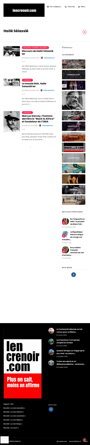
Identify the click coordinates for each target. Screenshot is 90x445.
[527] (12, 56)
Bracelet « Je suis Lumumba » (14, 408)
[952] (12, 85)
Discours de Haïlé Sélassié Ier (37, 52)
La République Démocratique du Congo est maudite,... (72, 236)
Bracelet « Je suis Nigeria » (13, 420)
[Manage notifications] (84, 440)
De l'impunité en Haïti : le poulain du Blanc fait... (77, 221)
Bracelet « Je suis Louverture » (15, 416)
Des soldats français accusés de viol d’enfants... (73, 251)
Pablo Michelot (49, 58)
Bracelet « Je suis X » (11, 428)
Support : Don (9, 404)
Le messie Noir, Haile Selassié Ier (34, 85)
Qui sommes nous (62, 441)
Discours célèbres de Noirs (35, 47)
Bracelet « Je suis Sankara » (14, 412)
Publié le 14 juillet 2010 (31, 90)
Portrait (27, 80)
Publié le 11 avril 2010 (30, 125)
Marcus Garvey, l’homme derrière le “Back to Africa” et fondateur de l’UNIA (38, 118)
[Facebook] (73, 274)
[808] (12, 131)
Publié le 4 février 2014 (31, 58)
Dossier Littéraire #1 (75, 441)
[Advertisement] (45, 299)
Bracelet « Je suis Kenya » (13, 424)
